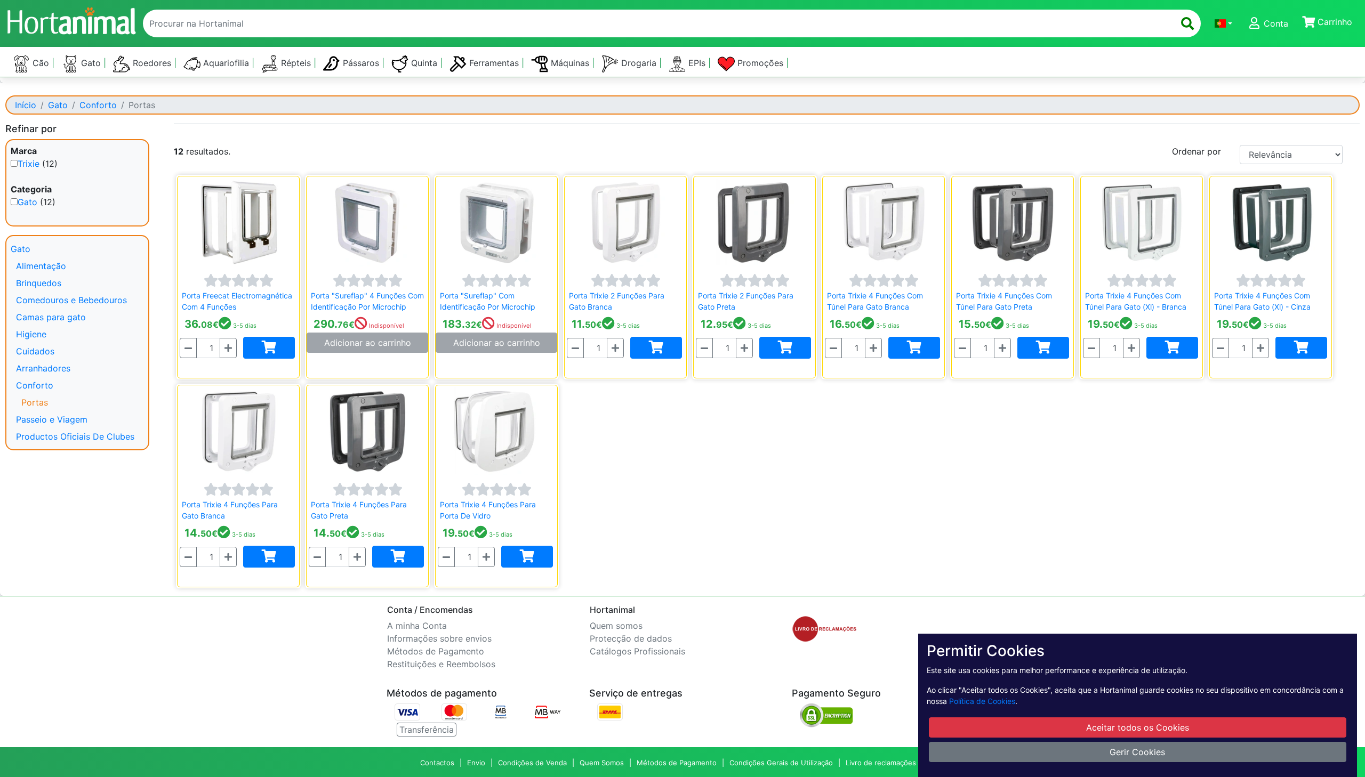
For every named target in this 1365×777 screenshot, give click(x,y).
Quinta (424, 63)
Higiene (31, 334)
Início (25, 105)
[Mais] (228, 348)
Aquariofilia (226, 63)
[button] (1223, 23)
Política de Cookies (982, 701)
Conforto (98, 105)
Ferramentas (494, 63)
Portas (34, 402)
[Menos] (188, 348)
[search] (1187, 23)
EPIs (697, 63)
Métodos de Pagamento (435, 651)
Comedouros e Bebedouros (71, 300)
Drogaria (639, 63)
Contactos (437, 762)
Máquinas (570, 63)
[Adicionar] (269, 348)
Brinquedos (38, 283)
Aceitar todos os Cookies (1137, 727)
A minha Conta (417, 625)
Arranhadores (43, 368)
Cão (41, 63)
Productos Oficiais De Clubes (75, 436)
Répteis (296, 63)
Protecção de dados (631, 638)
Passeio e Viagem (51, 419)
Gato (90, 63)
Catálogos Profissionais (637, 651)
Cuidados (35, 351)
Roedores (152, 63)
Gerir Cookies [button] (1137, 752)
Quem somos (616, 625)
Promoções (760, 63)
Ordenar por (1196, 151)
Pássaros (361, 63)
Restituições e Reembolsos (441, 664)
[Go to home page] (71, 19)
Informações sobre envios (439, 638)
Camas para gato (51, 317)
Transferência (426, 729)
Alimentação (41, 266)
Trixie (28, 163)
